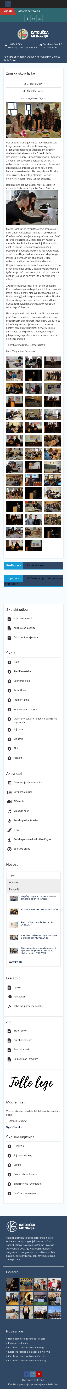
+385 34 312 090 (15, 44)
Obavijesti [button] (14, 882)
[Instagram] (33, 18)
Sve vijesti (17, 962)
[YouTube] (39, 18)
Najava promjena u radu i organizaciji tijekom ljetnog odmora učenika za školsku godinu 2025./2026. (38, 950)
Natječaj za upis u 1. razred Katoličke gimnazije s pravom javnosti (38, 897)
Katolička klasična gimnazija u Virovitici (29, 1352)
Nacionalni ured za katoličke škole (26, 1338)
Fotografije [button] (14, 889)
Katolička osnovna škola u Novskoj (27, 1360)
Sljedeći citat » (14, 1127)
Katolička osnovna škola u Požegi (26, 1347)
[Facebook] (27, 18)
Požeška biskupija (18, 1343)
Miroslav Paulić (35, 91)
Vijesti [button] (12, 875)
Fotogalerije (31, 98)
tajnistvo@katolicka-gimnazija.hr (22, 47)
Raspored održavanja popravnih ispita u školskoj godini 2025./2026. (39, 936)
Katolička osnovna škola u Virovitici (27, 1356)
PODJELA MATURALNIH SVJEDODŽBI (39, 909)
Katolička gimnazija (18, 1384)
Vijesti (43, 98)
